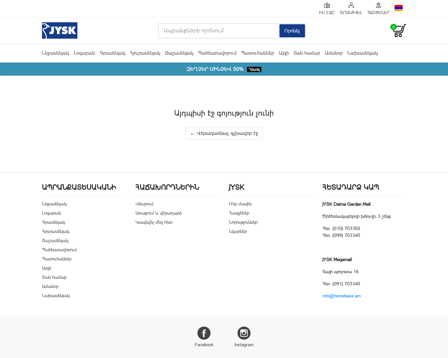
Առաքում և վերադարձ (158, 213)
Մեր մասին (240, 203)
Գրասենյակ (112, 53)
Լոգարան (84, 53)
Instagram (244, 344)
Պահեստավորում (217, 53)
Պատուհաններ (257, 53)
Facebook (204, 344)
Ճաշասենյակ (179, 53)
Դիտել (254, 69)
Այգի (284, 53)
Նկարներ (238, 231)
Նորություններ (243, 222)
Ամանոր (334, 53)
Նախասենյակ (362, 53)
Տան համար (307, 53)
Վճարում (144, 203)
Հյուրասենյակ (145, 53)
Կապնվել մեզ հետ (154, 222)
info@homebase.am (341, 295)
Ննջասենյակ (55, 53)
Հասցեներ (239, 213)
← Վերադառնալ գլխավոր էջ (224, 133)
